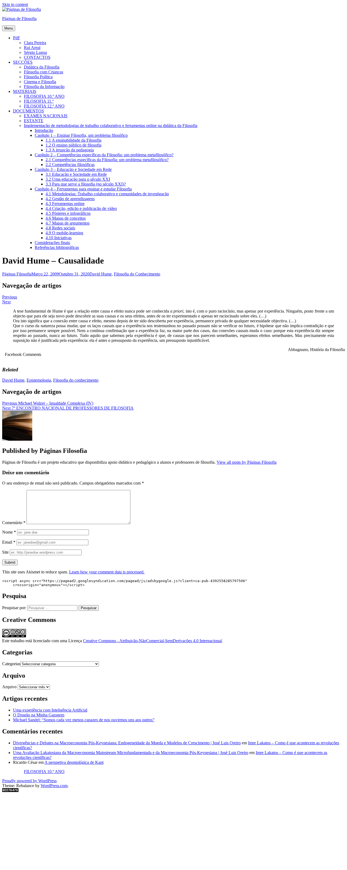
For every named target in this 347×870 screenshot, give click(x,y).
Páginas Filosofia (16, 274)
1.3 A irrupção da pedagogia (70, 150)
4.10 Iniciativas (59, 237)
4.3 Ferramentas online (65, 203)
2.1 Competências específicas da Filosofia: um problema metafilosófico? (107, 159)
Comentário (13, 522)
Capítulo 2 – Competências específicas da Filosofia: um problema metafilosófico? (104, 154)
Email (8, 542)
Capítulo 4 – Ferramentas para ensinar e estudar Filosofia (83, 189)
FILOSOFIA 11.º (39, 101)
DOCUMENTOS (28, 111)
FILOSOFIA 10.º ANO (44, 96)
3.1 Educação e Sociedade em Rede (76, 174)
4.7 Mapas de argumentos (67, 223)
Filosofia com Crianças (43, 72)
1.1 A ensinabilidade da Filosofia (73, 140)
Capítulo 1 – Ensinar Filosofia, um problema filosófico (81, 135)
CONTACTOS (37, 57)
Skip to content (15, 4)
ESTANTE (33, 120)
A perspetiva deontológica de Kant (74, 762)
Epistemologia (39, 380)
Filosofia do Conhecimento (137, 274)
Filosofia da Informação (44, 86)
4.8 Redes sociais (60, 228)
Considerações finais (52, 242)
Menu (8, 28)
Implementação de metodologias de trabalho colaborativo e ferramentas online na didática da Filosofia (110, 125)
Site (5, 552)
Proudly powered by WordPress (29, 780)
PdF (16, 37)
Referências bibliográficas (57, 247)
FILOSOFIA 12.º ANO (44, 106)
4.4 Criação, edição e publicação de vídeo (81, 208)
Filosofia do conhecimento (75, 380)
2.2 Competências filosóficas (70, 164)
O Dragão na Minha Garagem (38, 715)
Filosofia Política (38, 76)
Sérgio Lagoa (35, 52)
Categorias (11, 663)
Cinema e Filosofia (40, 81)
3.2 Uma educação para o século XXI (78, 179)
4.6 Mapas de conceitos (66, 218)
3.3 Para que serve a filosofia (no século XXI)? (86, 184)
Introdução (44, 130)
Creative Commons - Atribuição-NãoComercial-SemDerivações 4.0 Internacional (152, 640)
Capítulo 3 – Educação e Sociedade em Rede (73, 169)
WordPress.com (54, 785)
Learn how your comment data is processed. (106, 572)
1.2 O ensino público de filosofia (73, 145)
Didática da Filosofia (41, 67)
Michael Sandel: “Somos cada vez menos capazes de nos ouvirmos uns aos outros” (84, 720)
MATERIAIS (24, 91)
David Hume (100, 274)
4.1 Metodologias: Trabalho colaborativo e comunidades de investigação (107, 193)
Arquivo (9, 686)
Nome (9, 532)
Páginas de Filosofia (19, 18)
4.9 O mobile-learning (64, 233)
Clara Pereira (35, 42)
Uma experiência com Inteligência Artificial (50, 710)
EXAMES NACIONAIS (46, 115)
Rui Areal (32, 47)
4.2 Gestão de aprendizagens (70, 198)
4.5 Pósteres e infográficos (68, 213)
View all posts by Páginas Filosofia (247, 462)
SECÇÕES (23, 62)
